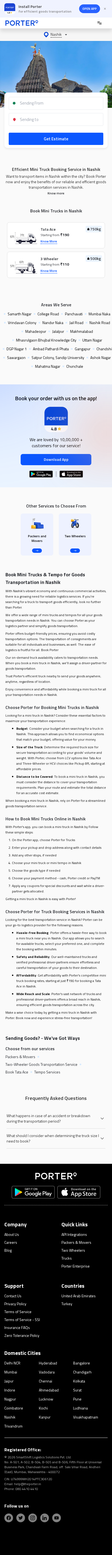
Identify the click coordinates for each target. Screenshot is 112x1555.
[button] (56, 35)
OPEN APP (89, 8)
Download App (56, 459)
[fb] (8, 1518)
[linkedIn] (44, 1518)
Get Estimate (56, 139)
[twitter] (20, 1518)
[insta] (32, 1518)
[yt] (56, 1518)
